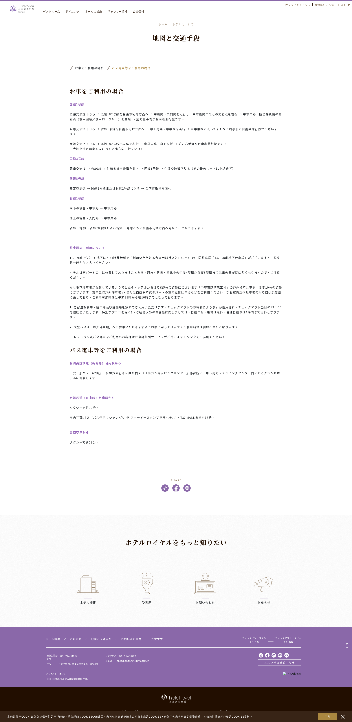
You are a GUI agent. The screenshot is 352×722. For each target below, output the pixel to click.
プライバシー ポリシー (57, 673)
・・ (342, 714)
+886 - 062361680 (67, 655)
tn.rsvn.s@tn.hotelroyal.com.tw (133, 660)
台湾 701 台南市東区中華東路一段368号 (78, 664)
